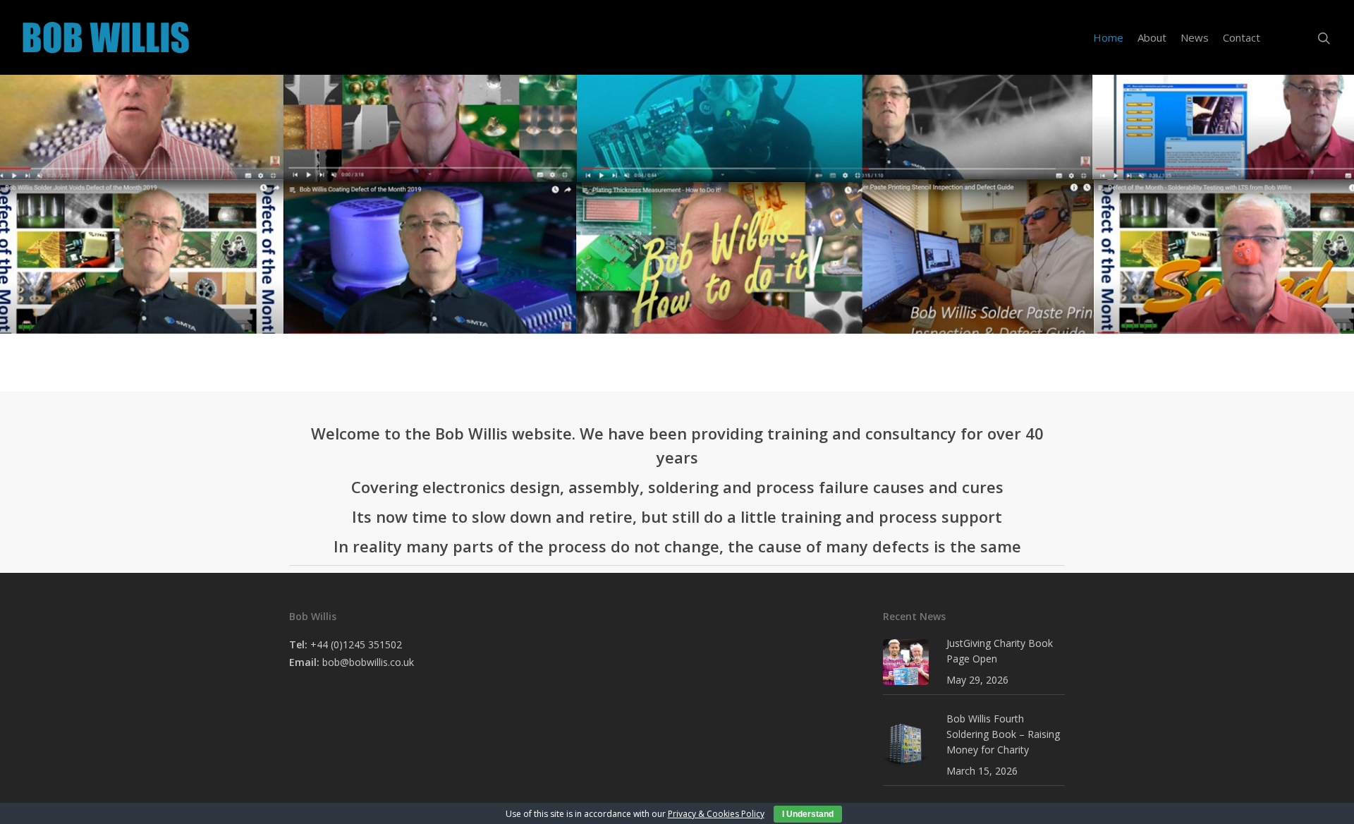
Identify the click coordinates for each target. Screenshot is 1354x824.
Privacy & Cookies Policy (716, 814)
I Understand (808, 814)
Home (1108, 37)
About (1152, 37)
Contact (1241, 37)
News (1195, 37)
